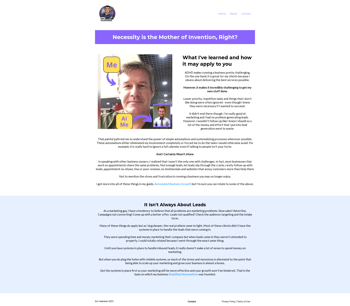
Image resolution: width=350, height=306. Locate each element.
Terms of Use (243, 301)
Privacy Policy (228, 301)
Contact (246, 13)
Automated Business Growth (172, 184)
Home (222, 13)
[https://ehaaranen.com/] (107, 13)
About (233, 13)
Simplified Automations (183, 274)
